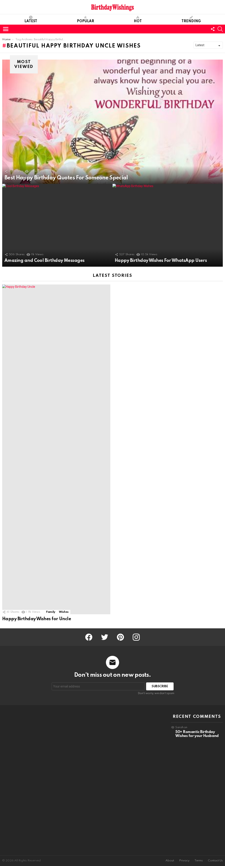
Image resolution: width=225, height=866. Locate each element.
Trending (191, 21)
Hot (138, 21)
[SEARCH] (220, 29)
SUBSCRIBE (160, 686)
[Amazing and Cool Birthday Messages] (57, 225)
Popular (85, 21)
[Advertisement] (28, 780)
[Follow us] (212, 29)
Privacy (184, 860)
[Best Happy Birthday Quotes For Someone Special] (112, 122)
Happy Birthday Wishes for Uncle (36, 619)
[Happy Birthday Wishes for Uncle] (56, 449)
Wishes (64, 612)
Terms (198, 860)
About (169, 860)
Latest (30, 21)
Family (50, 612)
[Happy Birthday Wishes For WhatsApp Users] (167, 225)
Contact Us (215, 860)
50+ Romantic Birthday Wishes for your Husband (197, 734)
